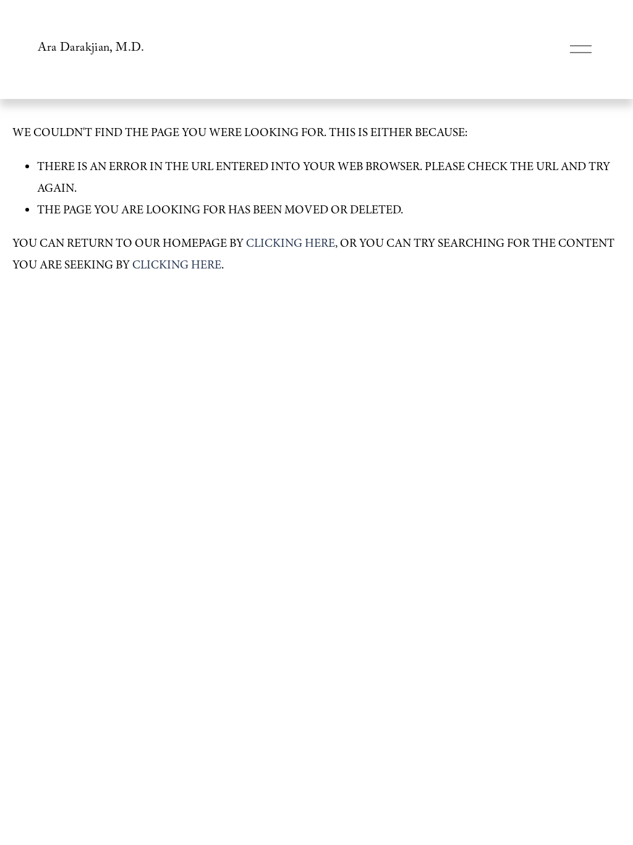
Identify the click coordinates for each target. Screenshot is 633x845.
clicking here (290, 243)
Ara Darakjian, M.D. (91, 49)
